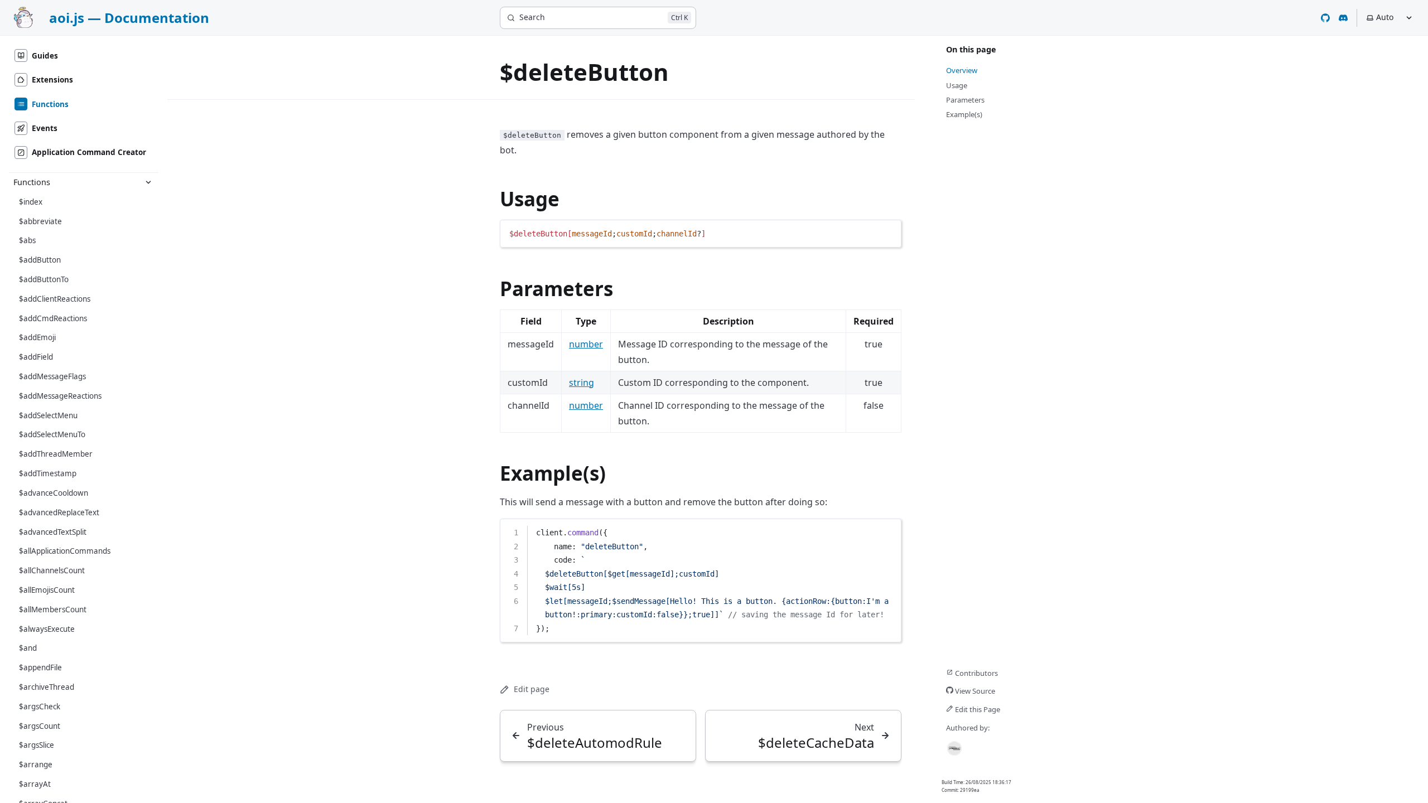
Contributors (975, 673)
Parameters (556, 288)
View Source (974, 691)
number (586, 344)
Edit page (531, 689)
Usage (529, 199)
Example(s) (553, 473)
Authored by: (968, 728)
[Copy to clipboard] (887, 232)
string (581, 382)
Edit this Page (976, 709)
